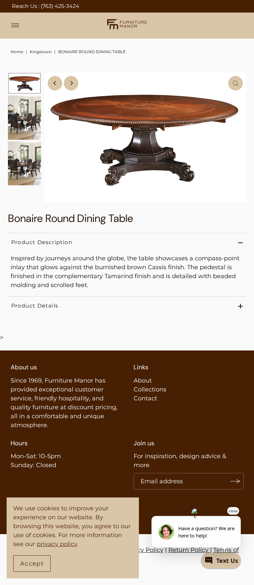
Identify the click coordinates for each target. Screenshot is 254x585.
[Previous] (55, 83)
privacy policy (57, 544)
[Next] (71, 83)
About (143, 380)
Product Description (41, 242)
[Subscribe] (235, 481)
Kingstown (41, 51)
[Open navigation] (15, 25)
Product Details (34, 306)
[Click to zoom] (235, 83)
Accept (32, 563)
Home (17, 51)
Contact (145, 398)
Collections (150, 389)
